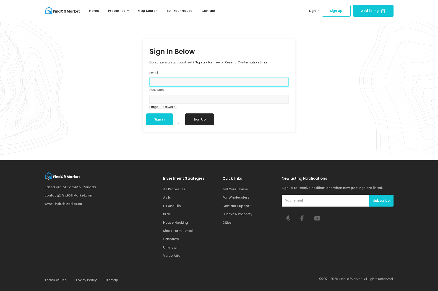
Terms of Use (55, 280)
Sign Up (336, 10)
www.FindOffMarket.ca (63, 204)
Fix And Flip (172, 206)
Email (153, 73)
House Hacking (175, 222)
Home (94, 10)
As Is (167, 197)
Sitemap (111, 280)
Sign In (314, 10)
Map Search (148, 10)
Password (156, 89)
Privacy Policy (85, 280)
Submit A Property (237, 214)
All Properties (174, 189)
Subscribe (381, 200)
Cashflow (171, 239)
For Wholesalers (235, 197)
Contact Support (236, 206)
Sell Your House (179, 10)
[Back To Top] (425, 278)
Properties (117, 10)
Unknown (170, 247)
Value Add (171, 255)
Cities (227, 222)
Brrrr (167, 214)
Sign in (159, 119)
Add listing (370, 10)
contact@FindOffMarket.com (68, 195)
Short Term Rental (178, 230)
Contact (208, 10)
